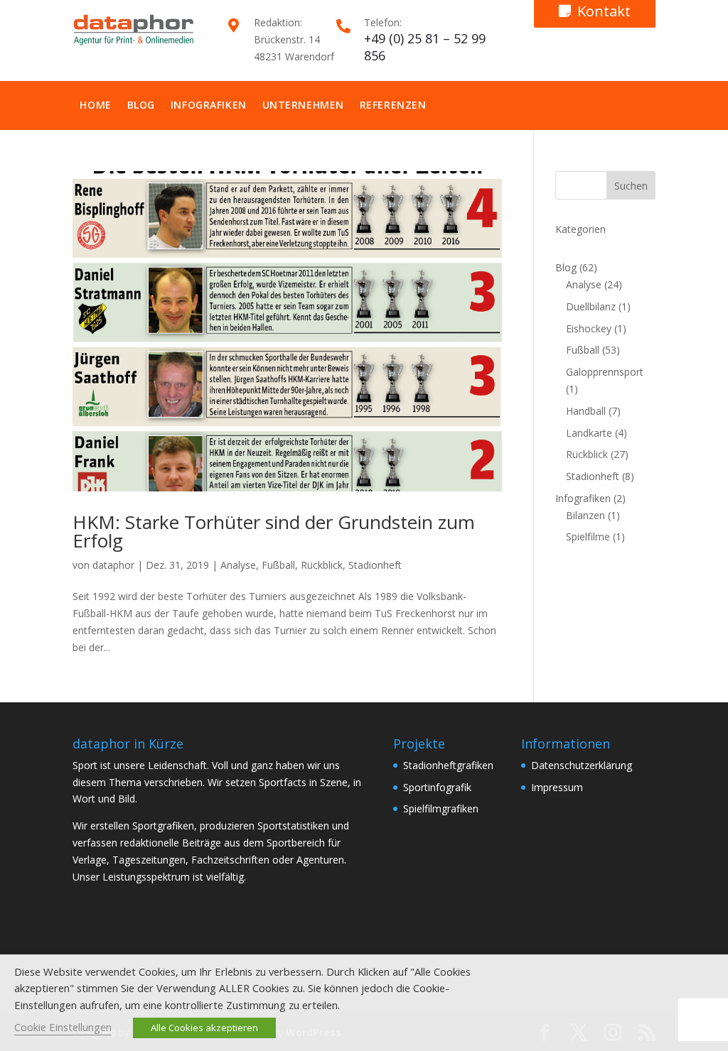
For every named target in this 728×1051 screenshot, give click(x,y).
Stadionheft (375, 565)
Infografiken (209, 104)
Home (95, 104)
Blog (141, 104)
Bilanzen (585, 515)
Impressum (557, 787)
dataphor (113, 565)
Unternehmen (303, 104)
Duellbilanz (591, 306)
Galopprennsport (604, 372)
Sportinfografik (437, 787)
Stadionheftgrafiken (448, 765)
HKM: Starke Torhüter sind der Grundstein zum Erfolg (274, 531)
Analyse (238, 565)
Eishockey (588, 328)
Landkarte (589, 433)
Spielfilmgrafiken (440, 808)
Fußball (278, 565)
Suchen (631, 185)
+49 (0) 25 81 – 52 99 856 (425, 47)
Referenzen (393, 104)
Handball (586, 411)
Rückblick (322, 565)
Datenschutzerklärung (581, 765)
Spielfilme (588, 536)
